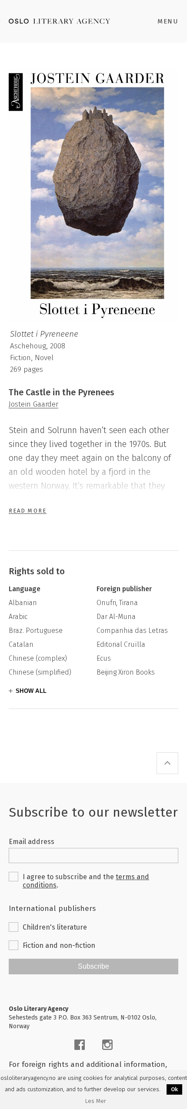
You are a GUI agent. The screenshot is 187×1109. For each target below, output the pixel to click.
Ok (174, 1089)
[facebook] (79, 1044)
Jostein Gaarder (33, 404)
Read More (28, 510)
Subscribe (93, 966)
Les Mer (95, 1101)
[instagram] (107, 1044)
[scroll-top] (167, 763)
